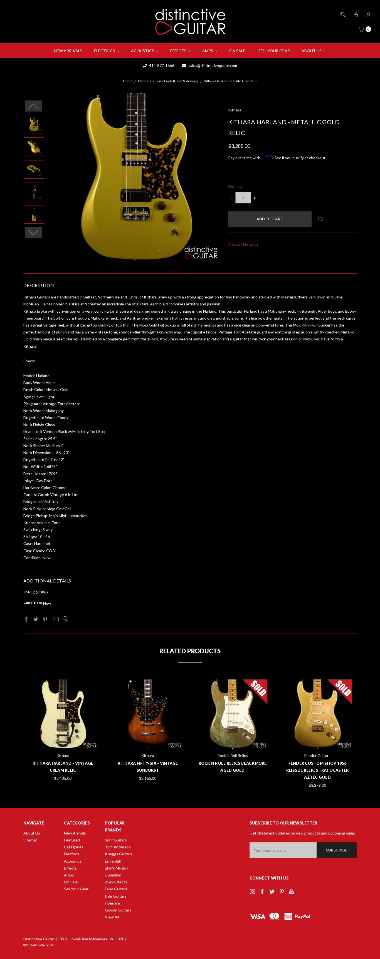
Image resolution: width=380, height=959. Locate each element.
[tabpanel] (63, 731)
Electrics (105, 50)
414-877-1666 (161, 65)
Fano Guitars (116, 888)
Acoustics (143, 50)
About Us (312, 50)
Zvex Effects (116, 882)
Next (33, 232)
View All (112, 917)
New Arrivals (68, 50)
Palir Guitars (115, 896)
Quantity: (235, 186)
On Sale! (238, 50)
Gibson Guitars (118, 910)
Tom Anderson (118, 847)
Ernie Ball (113, 861)
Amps (208, 50)
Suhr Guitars (116, 840)
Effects (178, 50)
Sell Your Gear (274, 50)
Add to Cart (63, 735)
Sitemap (30, 840)
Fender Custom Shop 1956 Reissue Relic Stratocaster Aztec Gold (317, 770)
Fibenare (112, 903)
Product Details (242, 244)
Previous (33, 106)
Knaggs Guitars (118, 853)
